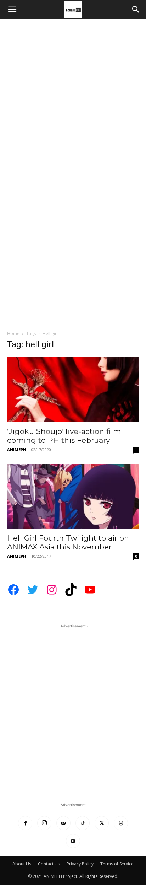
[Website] (121, 823)
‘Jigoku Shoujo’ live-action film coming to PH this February (64, 436)
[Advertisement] (73, 96)
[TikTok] (82, 823)
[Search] (136, 9)
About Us (21, 864)
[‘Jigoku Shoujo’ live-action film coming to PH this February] (73, 389)
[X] (102, 823)
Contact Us (49, 864)
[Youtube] (73, 841)
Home (13, 334)
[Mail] (63, 823)
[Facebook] (25, 823)
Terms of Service (117, 864)
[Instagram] (44, 823)
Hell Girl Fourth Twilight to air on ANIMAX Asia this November (68, 542)
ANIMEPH (16, 449)
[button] (12, 9)
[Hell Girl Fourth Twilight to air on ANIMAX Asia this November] (73, 496)
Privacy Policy (80, 864)
